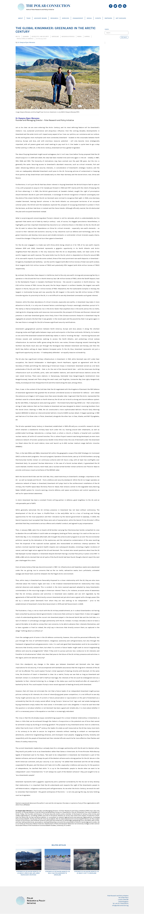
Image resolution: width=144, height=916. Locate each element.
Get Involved (121, 18)
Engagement (78, 18)
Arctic (18, 36)
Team (28, 18)
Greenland (55, 36)
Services (65, 18)
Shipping (87, 36)
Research (54, 18)
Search (125, 37)
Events (98, 18)
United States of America (25, 38)
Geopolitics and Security (40, 36)
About (20, 18)
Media (89, 18)
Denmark (26, 36)
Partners (108, 18)
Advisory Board (40, 18)
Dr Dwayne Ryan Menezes (26, 42)
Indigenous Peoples (68, 36)
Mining (79, 36)
